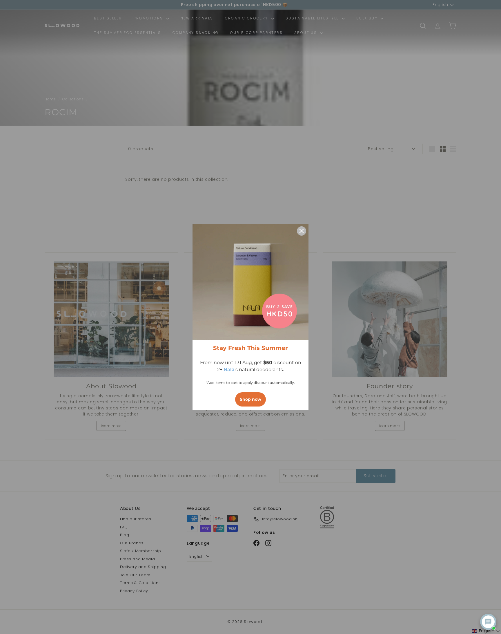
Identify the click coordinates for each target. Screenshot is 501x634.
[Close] (301, 231)
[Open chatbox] (488, 622)
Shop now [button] (250, 399)
